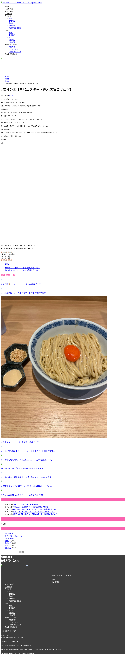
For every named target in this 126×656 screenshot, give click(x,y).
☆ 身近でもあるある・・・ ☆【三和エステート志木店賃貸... (28, 450)
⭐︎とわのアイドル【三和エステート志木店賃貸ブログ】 (24, 468)
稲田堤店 (12, 25)
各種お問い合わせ (11, 44)
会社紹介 (8, 16)
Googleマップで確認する (10, 641)
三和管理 (12, 42)
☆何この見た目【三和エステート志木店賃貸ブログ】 (23, 494)
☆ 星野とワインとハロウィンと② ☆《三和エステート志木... (26, 485)
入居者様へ (13, 47)
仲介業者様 (9, 9)
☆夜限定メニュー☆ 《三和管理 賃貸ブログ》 (20, 442)
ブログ (7, 30)
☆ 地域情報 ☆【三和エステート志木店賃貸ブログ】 (24, 293)
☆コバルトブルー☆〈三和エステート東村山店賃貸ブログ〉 (34, 511)
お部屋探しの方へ (15, 51)
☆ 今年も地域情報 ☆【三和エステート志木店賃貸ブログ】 (27, 459)
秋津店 (11, 18)
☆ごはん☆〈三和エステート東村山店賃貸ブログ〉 (31, 507)
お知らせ (9, 533)
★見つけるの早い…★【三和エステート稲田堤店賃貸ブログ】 (35, 509)
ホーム (7, 6)
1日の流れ (8, 13)
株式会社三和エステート (61, 575)
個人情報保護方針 (11, 54)
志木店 (11, 23)
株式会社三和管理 (15, 28)
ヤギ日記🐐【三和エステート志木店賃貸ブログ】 (21, 284)
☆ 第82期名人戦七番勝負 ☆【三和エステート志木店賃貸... (27, 477)
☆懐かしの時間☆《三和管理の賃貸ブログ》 (28, 504)
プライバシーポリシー (13, 536)
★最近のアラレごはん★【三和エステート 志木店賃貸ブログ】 (35, 514)
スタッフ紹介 (9, 11)
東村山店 (12, 21)
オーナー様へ (13, 49)
